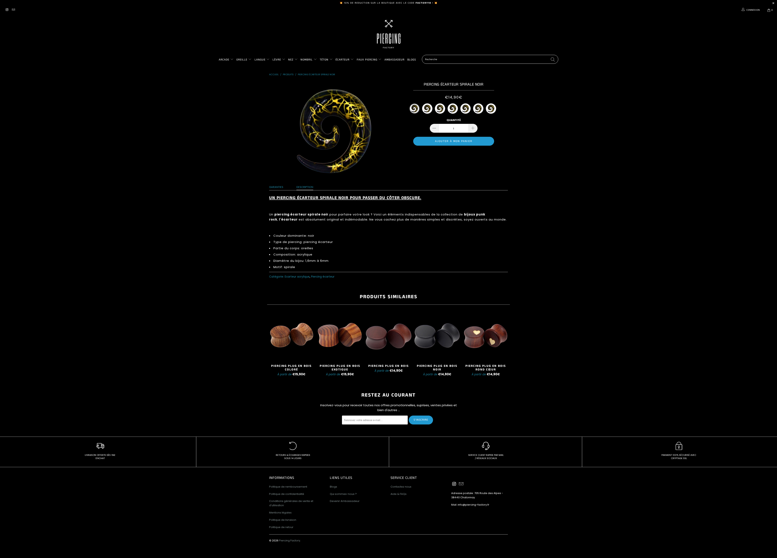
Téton (324, 60)
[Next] (504, 345)
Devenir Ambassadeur (345, 501)
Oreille (242, 60)
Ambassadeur (394, 60)
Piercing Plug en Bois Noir (437, 336)
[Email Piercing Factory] (13, 10)
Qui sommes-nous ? (343, 494)
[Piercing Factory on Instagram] (6, 10)
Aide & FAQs (399, 494)
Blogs (411, 60)
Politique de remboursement (288, 487)
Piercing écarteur (322, 277)
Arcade (224, 60)
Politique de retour (281, 527)
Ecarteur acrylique (297, 277)
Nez (290, 60)
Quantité (454, 120)
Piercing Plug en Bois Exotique (340, 336)
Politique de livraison (282, 520)
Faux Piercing (367, 60)
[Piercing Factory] (388, 34)
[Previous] (273, 345)
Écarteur (342, 60)
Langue (260, 60)
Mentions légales (280, 513)
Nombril (306, 60)
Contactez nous (401, 487)
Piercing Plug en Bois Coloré (291, 336)
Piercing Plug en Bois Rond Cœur (485, 336)
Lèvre (277, 60)
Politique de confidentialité (286, 494)
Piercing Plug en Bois (388, 336)
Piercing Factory (289, 540)
